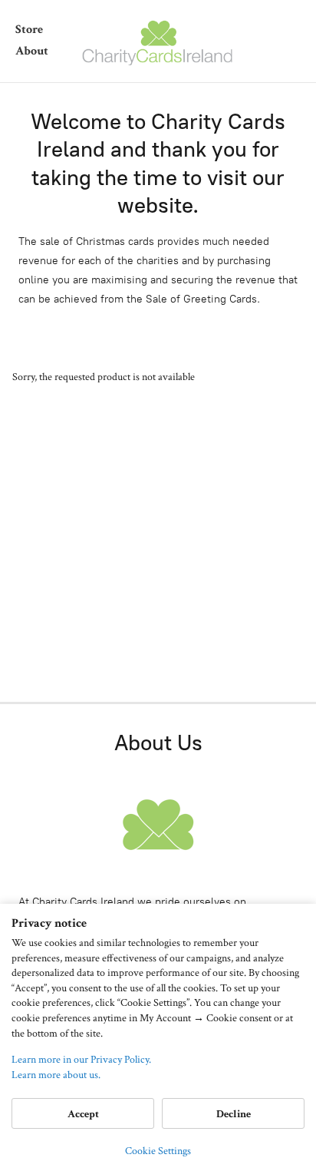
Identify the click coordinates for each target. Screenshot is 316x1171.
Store (29, 30)
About (31, 51)
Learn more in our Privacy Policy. (81, 1060)
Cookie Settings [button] (158, 1151)
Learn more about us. (56, 1075)
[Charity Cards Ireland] (158, 41)
